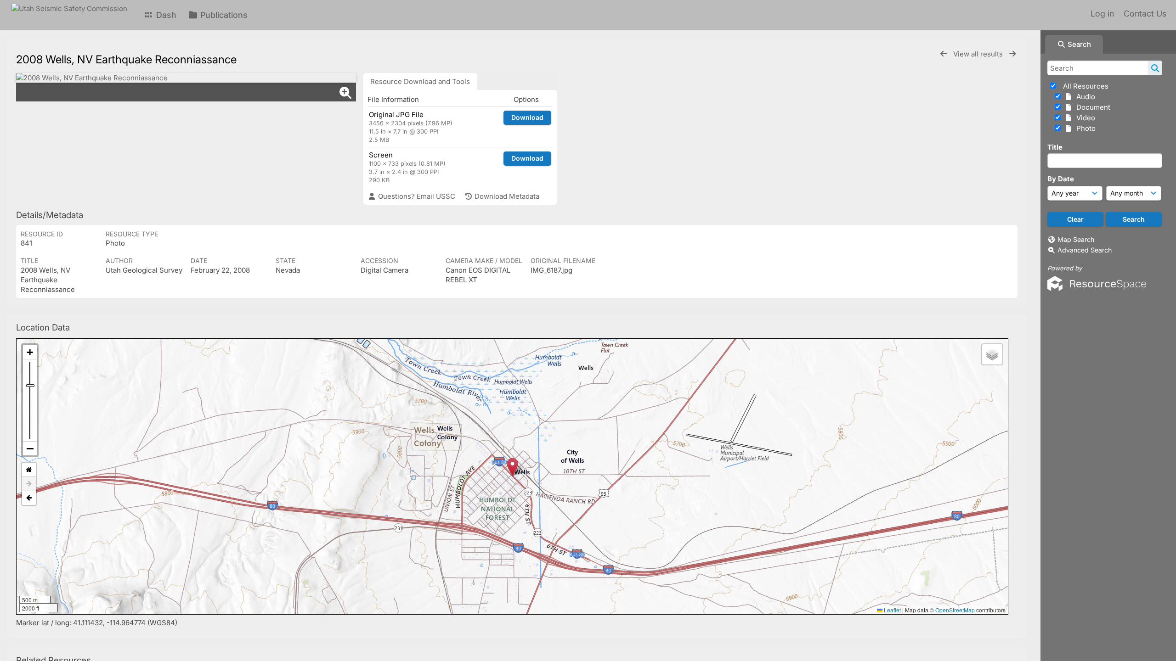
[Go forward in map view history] (29, 484)
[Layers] (992, 354)
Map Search (1075, 239)
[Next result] (1012, 54)
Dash (165, 15)
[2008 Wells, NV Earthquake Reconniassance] (186, 78)
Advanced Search (1084, 250)
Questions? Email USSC (415, 196)
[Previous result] (944, 54)
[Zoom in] (30, 352)
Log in (1102, 13)
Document (1091, 107)
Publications (223, 15)
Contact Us (1145, 13)
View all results (979, 54)
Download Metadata (506, 196)
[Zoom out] (30, 448)
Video (1084, 117)
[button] (512, 467)
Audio (1084, 96)
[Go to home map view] (29, 470)
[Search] (1155, 68)
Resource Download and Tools (420, 81)
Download (527, 117)
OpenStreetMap (955, 610)
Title (1055, 147)
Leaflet (891, 610)
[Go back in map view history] (29, 498)
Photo (1084, 128)
